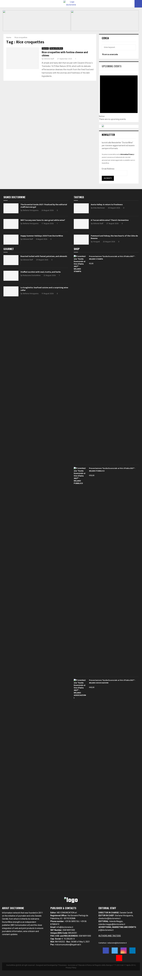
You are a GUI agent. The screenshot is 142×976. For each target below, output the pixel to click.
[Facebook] (106, 950)
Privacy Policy (71, 968)
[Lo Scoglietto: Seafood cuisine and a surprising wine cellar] (10, 291)
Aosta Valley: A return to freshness (107, 204)
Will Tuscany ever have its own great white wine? (43, 220)
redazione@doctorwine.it (117, 943)
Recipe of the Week (56, 48)
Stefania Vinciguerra (30, 210)
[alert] (119, 96)
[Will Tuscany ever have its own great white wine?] (10, 224)
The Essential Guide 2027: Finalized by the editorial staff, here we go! (44, 206)
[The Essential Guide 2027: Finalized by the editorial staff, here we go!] (10, 208)
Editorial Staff (49, 59)
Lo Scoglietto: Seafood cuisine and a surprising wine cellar (44, 289)
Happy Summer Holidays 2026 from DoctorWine (42, 235)
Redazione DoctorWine (31, 275)
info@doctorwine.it (64, 927)
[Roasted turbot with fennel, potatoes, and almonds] (10, 260)
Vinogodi (96, 242)
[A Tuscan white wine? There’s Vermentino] (81, 224)
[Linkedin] (132, 950)
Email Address (108, 169)
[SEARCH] (133, 47)
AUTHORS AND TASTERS (109, 936)
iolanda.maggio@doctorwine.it (111, 924)
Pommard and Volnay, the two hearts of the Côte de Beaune (114, 237)
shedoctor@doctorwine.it (109, 918)
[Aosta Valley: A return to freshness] (81, 208)
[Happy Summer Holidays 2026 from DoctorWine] (10, 240)
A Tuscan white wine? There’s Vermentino (110, 220)
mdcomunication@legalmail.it (68, 944)
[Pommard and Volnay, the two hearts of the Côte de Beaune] (81, 240)
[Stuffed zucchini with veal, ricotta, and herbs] (10, 276)
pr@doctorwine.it (105, 930)
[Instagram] (124, 950)
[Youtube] (119, 958)
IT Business (62, 965)
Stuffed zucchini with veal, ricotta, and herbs (41, 272)
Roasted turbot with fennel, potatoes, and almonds (44, 256)
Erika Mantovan (99, 208)
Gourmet (45, 48)
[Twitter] (115, 950)
